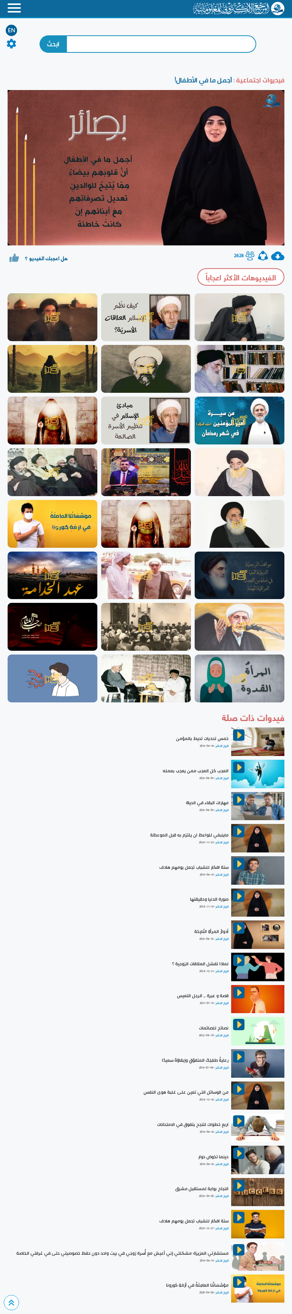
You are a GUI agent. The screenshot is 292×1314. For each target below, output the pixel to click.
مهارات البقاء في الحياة (207, 803)
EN (11, 30)
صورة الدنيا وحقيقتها (209, 899)
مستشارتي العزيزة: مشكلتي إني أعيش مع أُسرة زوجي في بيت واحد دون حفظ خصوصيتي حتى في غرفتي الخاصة (122, 1253)
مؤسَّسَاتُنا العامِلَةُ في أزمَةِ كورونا (197, 1285)
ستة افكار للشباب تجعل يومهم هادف (194, 867)
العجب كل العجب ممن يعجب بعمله (196, 771)
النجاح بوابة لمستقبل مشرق (202, 1188)
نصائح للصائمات (214, 1028)
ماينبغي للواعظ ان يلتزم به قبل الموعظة (189, 835)
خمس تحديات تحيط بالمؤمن (202, 738)
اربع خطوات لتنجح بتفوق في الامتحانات (193, 1124)
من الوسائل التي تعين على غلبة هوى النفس (186, 1092)
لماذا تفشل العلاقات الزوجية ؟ (200, 964)
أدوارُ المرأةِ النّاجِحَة (211, 931)
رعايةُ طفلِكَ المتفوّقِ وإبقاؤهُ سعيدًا (195, 1060)
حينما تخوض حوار (213, 1157)
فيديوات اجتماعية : (258, 80)
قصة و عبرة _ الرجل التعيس (203, 995)
